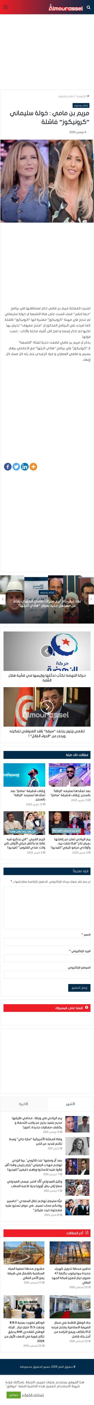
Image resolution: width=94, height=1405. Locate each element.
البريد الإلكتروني (80, 951)
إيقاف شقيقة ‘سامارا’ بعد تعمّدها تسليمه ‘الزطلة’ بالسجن (27, 795)
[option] (47, 599)
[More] (33, 467)
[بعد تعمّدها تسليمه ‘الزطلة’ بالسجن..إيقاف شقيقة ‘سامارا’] (70, 775)
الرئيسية (82, 96)
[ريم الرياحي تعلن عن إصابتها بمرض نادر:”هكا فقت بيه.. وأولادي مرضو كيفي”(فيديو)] (70, 823)
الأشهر (70, 1104)
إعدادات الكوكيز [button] (33, 1395)
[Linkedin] (25, 467)
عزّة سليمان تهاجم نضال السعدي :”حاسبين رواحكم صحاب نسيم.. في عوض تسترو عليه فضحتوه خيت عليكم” (33, 1205)
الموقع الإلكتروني (79, 967)
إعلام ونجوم (66, 96)
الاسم (86, 934)
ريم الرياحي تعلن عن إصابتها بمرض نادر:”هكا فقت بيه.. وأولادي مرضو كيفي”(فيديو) (71, 843)
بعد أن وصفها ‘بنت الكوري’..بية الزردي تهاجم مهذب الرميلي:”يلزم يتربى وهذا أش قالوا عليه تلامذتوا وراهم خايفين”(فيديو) (33, 1165)
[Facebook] (8, 467)
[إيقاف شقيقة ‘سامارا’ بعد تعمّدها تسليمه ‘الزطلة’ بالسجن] (24, 775)
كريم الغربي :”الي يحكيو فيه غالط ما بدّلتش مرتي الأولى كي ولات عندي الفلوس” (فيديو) (24, 843)
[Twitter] (16, 467)
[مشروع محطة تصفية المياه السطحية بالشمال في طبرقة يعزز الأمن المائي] (23, 1253)
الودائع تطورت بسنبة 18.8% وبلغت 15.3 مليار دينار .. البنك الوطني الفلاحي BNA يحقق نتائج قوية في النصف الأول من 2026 (24, 1332)
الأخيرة (23, 1104)
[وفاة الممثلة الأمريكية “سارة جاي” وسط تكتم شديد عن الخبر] (77, 1146)
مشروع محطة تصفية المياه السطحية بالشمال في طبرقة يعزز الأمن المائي (25, 1273)
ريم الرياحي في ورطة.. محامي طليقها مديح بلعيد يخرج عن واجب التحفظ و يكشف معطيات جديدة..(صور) (37, 1122)
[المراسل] (65, 7)
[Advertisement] (47, 266)
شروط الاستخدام (68, 1386)
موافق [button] (13, 1394)
